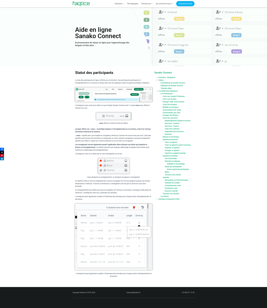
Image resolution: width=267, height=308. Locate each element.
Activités (166, 177)
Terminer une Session (171, 194)
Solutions (119, 4)
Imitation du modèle (172, 183)
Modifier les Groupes (170, 107)
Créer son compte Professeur (174, 96)
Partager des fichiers (170, 115)
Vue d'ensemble (171, 158)
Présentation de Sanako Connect (173, 83)
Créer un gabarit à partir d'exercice (178, 145)
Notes (167, 172)
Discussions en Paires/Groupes (176, 180)
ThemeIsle (191, 303)
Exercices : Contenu (172, 123)
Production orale (171, 188)
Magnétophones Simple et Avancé (178, 121)
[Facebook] (2, 149)
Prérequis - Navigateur (167, 77)
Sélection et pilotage (172, 161)
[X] (2, 152)
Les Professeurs (167, 94)
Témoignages (132, 4)
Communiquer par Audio (172, 110)
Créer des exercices (170, 118)
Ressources (146, 4)
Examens (168, 134)
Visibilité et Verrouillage (176, 164)
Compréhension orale (173, 185)
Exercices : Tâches (172, 126)
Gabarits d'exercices (170, 140)
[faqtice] (81, 3)
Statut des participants (173, 167)
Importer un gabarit (172, 148)
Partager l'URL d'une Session (173, 102)
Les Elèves (165, 196)
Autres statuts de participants (178, 169)
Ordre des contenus (172, 129)
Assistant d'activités (170, 156)
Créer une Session (169, 99)
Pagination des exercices (174, 131)
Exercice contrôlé (171, 191)
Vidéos (161, 80)
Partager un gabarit (172, 150)
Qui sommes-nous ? (164, 4)
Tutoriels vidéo (166, 88)
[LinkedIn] (2, 158)
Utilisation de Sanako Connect (172, 86)
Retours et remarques (171, 137)
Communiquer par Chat (171, 113)
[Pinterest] (2, 155)
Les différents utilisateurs (168, 91)
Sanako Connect (163, 72)
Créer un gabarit (171, 142)
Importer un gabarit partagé (175, 153)
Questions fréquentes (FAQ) (169, 199)
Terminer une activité (173, 175)
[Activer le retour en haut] (263, 303)
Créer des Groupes (170, 104)
